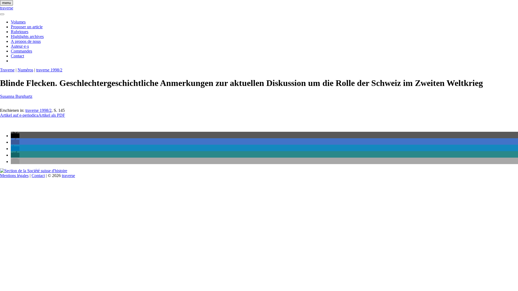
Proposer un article (27, 27)
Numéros (25, 70)
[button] (15, 135)
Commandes (21, 51)
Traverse (7, 70)
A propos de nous (26, 41)
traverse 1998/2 (49, 70)
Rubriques (19, 31)
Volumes (18, 22)
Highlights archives (27, 36)
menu (6, 3)
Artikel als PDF (51, 115)
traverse (6, 8)
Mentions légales (14, 175)
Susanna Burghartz (16, 96)
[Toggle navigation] (2, 14)
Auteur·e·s (20, 46)
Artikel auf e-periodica (19, 115)
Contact (17, 56)
